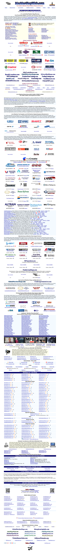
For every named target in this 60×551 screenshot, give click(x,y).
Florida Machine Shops (8, 322)
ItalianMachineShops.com (50, 290)
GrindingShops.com (25, 390)
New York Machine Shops (26, 322)
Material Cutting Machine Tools (10, 29)
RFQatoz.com (41, 378)
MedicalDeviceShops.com (26, 400)
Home (6, 7)
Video (9, 344)
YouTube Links (50, 362)
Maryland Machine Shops (8, 332)
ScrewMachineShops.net (43, 396)
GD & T (5, 219)
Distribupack (6, 218)
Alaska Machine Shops (8, 316)
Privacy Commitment (25, 491)
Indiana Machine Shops (8, 326)
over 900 (38, 24)
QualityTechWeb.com (25, 380)
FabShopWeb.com (7, 377)
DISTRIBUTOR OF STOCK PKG (49, 175)
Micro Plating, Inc (7, 227)
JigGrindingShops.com (25, 396)
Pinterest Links (37, 362)
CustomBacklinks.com (36, 85)
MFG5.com (32, 459)
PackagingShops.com (42, 385)
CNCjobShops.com (7, 405)
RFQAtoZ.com (6, 460)
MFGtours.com (32, 458)
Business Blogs (47, 468)
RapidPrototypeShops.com (43, 394)
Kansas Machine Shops (8, 328)
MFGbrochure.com (7, 453)
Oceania (53, 526)
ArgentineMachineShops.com (9, 426)
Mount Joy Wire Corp (8, 228)
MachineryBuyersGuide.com (22, 521)
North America (15, 87)
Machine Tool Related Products (10, 32)
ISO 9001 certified (13, 99)
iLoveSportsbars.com (20, 505)
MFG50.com (32, 461)
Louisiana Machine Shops (8, 330)
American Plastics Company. (10, 175)
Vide (44, 344)
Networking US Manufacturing (36, 306)
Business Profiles (9, 366)
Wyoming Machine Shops (43, 318)
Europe (38, 87)
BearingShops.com (7, 396)
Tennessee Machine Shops (26, 331)
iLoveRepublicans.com (47, 496)
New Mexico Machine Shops (26, 321)
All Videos (21, 344)
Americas (28, 526)
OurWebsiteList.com (20, 514)
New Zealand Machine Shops (44, 329)
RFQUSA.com (29, 89)
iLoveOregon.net (46, 499)
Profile (46, 210)
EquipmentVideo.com (32, 37)
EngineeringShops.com (25, 384)
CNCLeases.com (42, 377)
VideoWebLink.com (46, 509)
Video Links (22, 346)
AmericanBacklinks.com (10, 85)
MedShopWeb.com (25, 374)
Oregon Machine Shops (25, 326)
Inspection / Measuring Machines (11, 35)
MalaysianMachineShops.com (27, 436)
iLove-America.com (20, 496)
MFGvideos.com (44, 35)
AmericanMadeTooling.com (34, 522)
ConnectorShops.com (7, 408)
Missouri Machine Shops (26, 316)
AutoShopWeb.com (7, 374)
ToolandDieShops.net (42, 400)
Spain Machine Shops (42, 331)
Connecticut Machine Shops (9, 320)
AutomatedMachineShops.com (9, 457)
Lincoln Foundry (7, 226)
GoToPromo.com (46, 514)
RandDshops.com (42, 393)
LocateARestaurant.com (21, 504)
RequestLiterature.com (43, 451)
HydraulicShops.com (25, 391)
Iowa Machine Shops (7, 327)
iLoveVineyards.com (33, 504)
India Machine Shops (42, 326)
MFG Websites (12, 303)
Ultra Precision (6, 234)
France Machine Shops (43, 325)
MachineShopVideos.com (32, 35)
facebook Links (30, 469)
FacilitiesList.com (7, 458)
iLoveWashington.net (7, 500)
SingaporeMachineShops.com (23, 290)
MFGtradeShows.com (7, 513)
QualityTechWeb (44, 31)
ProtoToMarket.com (25, 378)
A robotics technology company (36, 246)
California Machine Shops (32, 17)
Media (49, 7)
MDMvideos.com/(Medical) (33, 36)
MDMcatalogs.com (7, 451)
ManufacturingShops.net (26, 399)
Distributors (38, 7)
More (33, 344)
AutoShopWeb (30, 28)
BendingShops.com (7, 397)
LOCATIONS (20, 45)
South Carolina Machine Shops (27, 329)
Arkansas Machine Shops (8, 318)
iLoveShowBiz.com (33, 508)
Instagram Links (24, 362)
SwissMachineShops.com (43, 399)
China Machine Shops (42, 323)
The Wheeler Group (10, 198)
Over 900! (16, 468)
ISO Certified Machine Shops (27, 18)
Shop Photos (48, 346)
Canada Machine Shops (43, 322)
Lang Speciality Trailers (8, 224)
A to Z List (18, 526)
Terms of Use (32, 491)
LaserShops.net (24, 397)
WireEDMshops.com (42, 411)
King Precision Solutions (8, 222)
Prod (38, 234)
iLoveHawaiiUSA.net (46, 497)
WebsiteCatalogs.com (42, 452)
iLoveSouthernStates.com (34, 500)
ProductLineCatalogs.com (26, 453)
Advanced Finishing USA (9, 213)
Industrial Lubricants (9, 69)
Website (20, 55)
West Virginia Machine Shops (44, 316)
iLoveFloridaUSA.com (20, 497)
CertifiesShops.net (18, 540)
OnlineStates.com (7, 496)
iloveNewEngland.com (21, 500)
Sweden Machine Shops (43, 332)
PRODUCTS (27, 45)
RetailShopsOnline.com (47, 505)
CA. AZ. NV (39, 55)
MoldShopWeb (43, 29)
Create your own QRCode (33, 486)
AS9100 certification (33, 101)
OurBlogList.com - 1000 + (41, 540)
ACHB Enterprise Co (8, 210)
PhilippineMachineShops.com (44, 425)
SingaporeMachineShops (43, 330)
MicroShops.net (24, 403)
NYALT (5, 229)
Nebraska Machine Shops (26, 318)
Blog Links (11, 362)
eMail (33, 11)
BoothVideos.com (7, 356)
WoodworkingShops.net (34, 462)
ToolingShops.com (42, 402)
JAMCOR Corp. (7, 221)
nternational (8, 87)
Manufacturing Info (52, 5)
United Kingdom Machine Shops (44, 334)
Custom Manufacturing (10, 256)
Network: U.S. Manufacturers (49, 310)
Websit (11, 246)
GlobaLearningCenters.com (12, 91)
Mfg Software (7, 37)
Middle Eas (46, 526)
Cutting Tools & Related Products (11, 33)
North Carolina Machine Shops (27, 323)
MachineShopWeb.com (8, 378)
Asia (48, 87)
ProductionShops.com (42, 388)
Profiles (44, 7)
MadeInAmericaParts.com (8, 463)
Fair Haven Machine (51, 344)
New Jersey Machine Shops (26, 320)
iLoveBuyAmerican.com (47, 522)
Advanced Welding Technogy (36, 168)
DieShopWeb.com (7, 375)
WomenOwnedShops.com (34, 413)
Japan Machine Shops (42, 327)
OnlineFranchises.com (34, 505)
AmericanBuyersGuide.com (8, 522)
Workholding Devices (8, 34)
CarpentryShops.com (7, 399)
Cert (34, 222)
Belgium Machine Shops (43, 321)
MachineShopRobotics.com (8, 418)
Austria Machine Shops (43, 320)
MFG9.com (32, 460)
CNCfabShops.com (7, 402)
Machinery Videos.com (21, 356)
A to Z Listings (20, 7)
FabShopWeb (30, 30)
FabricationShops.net (25, 387)
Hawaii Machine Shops (8, 324)
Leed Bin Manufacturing (8, 225)
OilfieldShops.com (42, 384)
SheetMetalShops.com (43, 397)
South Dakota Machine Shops (27, 330)
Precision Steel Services (8, 231)
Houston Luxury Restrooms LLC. (10, 220)
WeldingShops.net (42, 409)
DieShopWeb (30, 29)
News (40, 215)
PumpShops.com (42, 391)
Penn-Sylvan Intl (7, 230)
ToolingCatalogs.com (42, 450)
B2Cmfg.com (32, 511)
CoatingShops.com (7, 406)
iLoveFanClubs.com (20, 509)
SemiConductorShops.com (43, 418)
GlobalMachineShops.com (9, 526)
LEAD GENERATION (42, 162)
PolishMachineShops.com (43, 426)
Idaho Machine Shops (7, 325)
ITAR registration (42, 101)
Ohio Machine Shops (25, 325)
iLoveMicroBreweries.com (47, 504)
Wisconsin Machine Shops (43, 317)
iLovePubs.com (6, 505)
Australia (52, 87)
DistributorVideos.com (32, 38)
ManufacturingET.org (30, 371)
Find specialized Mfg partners (10, 307)
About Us (53, 7)
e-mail (36, 11)
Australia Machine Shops (43, 319)
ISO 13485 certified (7, 98)
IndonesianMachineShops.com (27, 428)
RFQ (36, 214)
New (6, 63)
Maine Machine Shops (8, 331)
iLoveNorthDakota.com (34, 499)
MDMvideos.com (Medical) (21, 359)
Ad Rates (36, 491)
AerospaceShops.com (8, 390)
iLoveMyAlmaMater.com (34, 509)
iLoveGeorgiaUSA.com (34, 497)
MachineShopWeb (31, 31)
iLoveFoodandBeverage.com (9, 504)
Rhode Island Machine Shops (26, 328)
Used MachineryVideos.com (48, 356)
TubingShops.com (42, 403)
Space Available (10, 43)
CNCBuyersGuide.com (8, 521)
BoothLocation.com (42, 375)
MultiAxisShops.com (25, 409)
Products (38, 225)
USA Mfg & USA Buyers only (49, 307)
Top (30, 545)
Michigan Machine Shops (8, 333)
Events (27, 366)
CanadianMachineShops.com (37, 290)
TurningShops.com (42, 405)
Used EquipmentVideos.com (35, 359)
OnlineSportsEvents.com (8, 509)
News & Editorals (19, 366)
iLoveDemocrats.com (33, 496)
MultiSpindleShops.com (26, 411)
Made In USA (13, 63)
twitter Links (37, 363)
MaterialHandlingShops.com (26, 418)
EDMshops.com (7, 411)
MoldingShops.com (25, 406)
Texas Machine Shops (25, 332)
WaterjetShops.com (42, 408)
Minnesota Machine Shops (8, 334)
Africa (44, 87)
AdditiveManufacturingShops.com (10, 387)
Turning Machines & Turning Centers (11, 31)
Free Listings (39, 11)
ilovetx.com (19, 499)
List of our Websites (34, 463)
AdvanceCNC (39, 344)
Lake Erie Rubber (7, 223)
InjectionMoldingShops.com (26, 393)
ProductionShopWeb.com (26, 377)
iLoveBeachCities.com (47, 500)
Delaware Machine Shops (8, 321)
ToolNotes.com (38, 371)
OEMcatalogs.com (25, 451)
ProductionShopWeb (44, 30)
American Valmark (7, 217)
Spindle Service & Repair (49, 63)
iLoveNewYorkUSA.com (8, 499)
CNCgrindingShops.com (8, 403)
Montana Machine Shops (26, 317)
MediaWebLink (36, 490)
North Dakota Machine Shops (26, 324)
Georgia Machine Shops (8, 323)
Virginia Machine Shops (26, 334)
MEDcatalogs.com (7, 452)
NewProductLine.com (38, 89)
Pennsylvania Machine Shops (27, 327)
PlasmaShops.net (42, 387)
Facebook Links (11, 363)
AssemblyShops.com (7, 394)
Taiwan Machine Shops (43, 333)
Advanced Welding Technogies (10, 214)
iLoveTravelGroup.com (47, 508)
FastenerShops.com (25, 388)
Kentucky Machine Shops (8, 329)
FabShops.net (24, 385)
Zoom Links (52, 366)
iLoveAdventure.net (7, 508)
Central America (23, 87)
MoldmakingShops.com (25, 408)
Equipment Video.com (8, 359)
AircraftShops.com (7, 393)
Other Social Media (49, 363)
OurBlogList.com (33, 514)
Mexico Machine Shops (43, 328)
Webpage (25, 63)
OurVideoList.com (52, 540)
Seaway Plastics (7, 233)
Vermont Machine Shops (26, 333)
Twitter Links (12, 469)
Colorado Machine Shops (8, 319)
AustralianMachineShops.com (10, 290)
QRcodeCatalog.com (25, 452)
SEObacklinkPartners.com (49, 85)
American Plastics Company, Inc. (10, 216)
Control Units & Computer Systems (11, 36)
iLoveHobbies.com (20, 508)
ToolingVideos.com (44, 36)
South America (31, 87)
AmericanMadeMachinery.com (22, 522)
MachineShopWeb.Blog (30, 468)
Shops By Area (12, 7)
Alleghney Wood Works (8, 215)
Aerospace (53, 345)
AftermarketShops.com (8, 391)
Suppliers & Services (30, 7)
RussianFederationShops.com (44, 428)
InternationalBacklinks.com (23, 85)
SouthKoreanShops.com (43, 431)
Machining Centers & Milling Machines (11, 30)
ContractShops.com (7, 409)
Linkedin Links (24, 363)
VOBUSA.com (45, 511)
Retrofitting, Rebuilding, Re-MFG (10, 38)
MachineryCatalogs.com (8, 450)
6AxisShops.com (7, 385)
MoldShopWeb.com (25, 375)
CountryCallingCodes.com (34, 439)
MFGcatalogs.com (25, 450)
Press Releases (35, 366)
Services (34, 234)
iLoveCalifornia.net (7, 497)
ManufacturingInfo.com (8, 380)
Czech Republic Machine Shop (44, 324)
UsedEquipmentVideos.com (46, 37)
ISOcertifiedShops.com (25, 394)
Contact (44, 234)
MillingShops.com (25, 405)
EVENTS (40, 46)
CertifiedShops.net (7, 400)
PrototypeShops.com (42, 390)
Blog (32, 227)
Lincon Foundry (21, 189)
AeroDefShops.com (7, 388)
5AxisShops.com (7, 384)
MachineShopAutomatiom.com (9, 462)
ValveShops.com (42, 406)
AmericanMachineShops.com (18, 89)
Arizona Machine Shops (8, 317)
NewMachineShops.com (50, 89)
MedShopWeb (43, 28)
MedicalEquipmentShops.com (27, 402)
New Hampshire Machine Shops (27, 319)
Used (8, 63)
